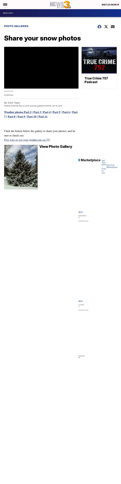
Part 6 (66, 112)
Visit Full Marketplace (112, 166)
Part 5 (56, 112)
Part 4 (47, 112)
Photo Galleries (16, 26)
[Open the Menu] (5, 4)
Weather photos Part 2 (17, 112)
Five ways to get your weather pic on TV (27, 140)
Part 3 (37, 112)
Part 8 (11, 116)
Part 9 (21, 116)
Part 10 (31, 116)
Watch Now (109, 4)
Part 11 (43, 116)
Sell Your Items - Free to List (104, 167)
